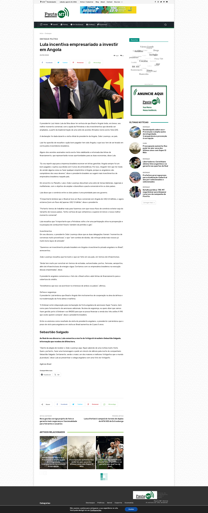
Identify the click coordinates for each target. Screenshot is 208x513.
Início (41, 33)
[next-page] (45, 473)
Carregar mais (148, 203)
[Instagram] (158, 1)
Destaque (48, 33)
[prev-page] (41, 473)
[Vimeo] (163, 1)
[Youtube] (166, 1)
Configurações (95, 510)
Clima (81, 456)
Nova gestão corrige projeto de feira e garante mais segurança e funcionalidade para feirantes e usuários (58, 421)
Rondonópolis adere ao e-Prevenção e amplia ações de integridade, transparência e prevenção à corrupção (53, 462)
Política (54, 39)
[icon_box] (118, 2)
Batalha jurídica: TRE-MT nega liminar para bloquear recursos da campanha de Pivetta (154, 193)
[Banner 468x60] (108, 9)
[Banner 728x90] (83, 386)
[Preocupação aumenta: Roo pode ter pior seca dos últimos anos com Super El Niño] (81, 452)
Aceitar (131, 509)
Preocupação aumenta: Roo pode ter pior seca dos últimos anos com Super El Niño (81, 463)
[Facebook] (155, 1)
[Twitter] (161, 1)
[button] (165, 24)
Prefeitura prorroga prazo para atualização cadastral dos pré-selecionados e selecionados (155, 178)
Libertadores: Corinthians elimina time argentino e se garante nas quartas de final (110, 463)
